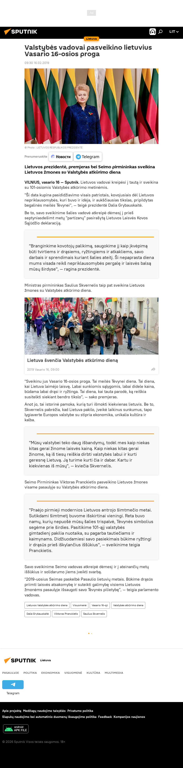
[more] (153, 369)
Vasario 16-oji (100, 605)
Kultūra (93, 673)
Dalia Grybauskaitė (38, 613)
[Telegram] (88, 156)
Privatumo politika (80, 711)
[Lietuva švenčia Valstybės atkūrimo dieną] (91, 326)
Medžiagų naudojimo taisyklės (44, 711)
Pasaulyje (10, 673)
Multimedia (114, 673)
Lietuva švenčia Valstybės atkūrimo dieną (72, 360)
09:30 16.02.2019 (37, 63)
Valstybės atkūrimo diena (128, 605)
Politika (30, 673)
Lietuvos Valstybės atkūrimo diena (47, 605)
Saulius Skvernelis (94, 613)
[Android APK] (16, 729)
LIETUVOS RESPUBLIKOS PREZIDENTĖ (60, 147)
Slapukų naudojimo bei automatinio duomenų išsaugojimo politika (49, 717)
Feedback (105, 717)
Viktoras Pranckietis (66, 613)
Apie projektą (11, 711)
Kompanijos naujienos (129, 717)
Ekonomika (50, 673)
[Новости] (61, 156)
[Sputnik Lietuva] (22, 35)
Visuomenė (79, 605)
